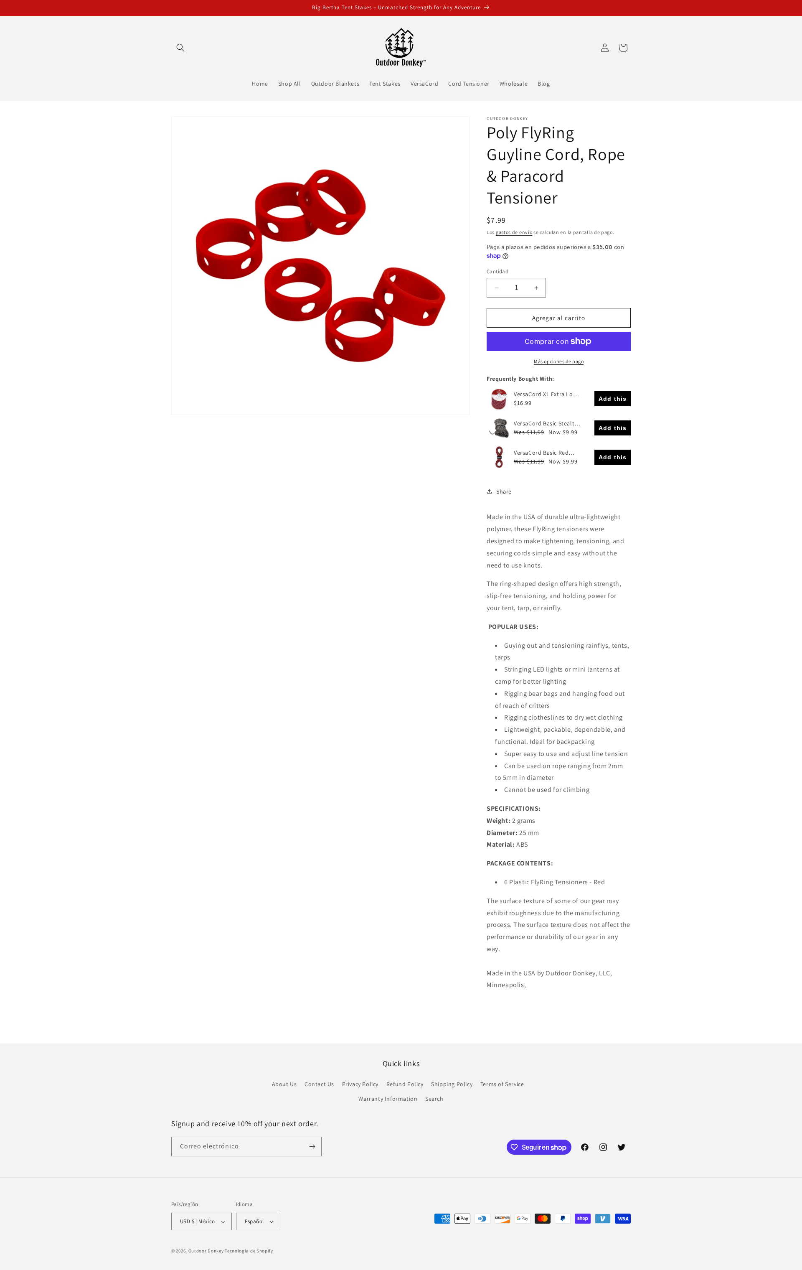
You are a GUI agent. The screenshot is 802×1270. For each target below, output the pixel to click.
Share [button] (504, 491)
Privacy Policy (360, 1084)
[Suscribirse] (312, 1146)
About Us (284, 1084)
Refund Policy (405, 1084)
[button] (180, 47)
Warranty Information (387, 1098)
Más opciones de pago (559, 361)
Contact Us (319, 1084)
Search (434, 1098)
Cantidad (497, 271)
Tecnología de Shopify (249, 1251)
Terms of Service (502, 1084)
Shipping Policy (451, 1084)
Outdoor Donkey (206, 1251)
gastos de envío (514, 232)
